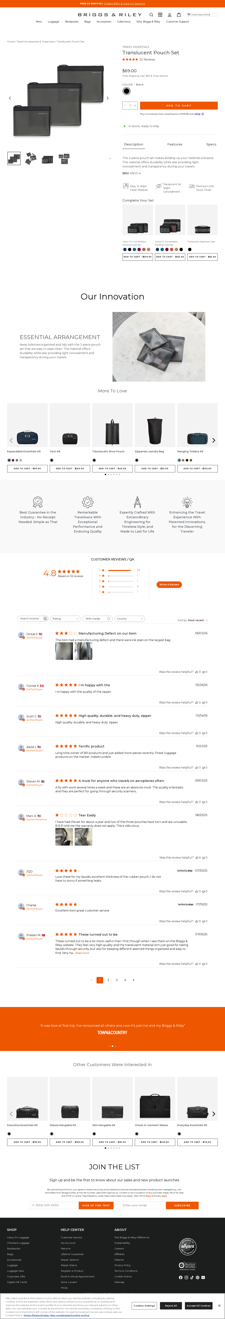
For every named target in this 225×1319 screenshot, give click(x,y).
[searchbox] (30, 618)
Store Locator (69, 1282)
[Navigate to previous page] (91, 980)
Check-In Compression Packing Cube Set (166, 243)
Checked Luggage (18, 1242)
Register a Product (72, 1270)
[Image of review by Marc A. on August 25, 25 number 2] (83, 837)
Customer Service (71, 1237)
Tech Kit (55, 451)
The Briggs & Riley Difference (131, 1237)
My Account (68, 1242)
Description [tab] (133, 144)
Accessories (104, 21)
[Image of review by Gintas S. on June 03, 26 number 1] (64, 651)
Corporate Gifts (16, 1276)
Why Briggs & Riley (148, 21)
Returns (65, 1248)
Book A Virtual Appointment (77, 1276)
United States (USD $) (200, 15)
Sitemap (119, 1282)
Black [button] (126, 91)
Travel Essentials (135, 47)
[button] (151, 14)
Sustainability (122, 1242)
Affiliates (119, 1254)
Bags (87, 21)
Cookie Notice (123, 1276)
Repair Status (69, 1265)
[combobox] (65, 619)
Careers (119, 1248)
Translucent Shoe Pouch (108, 451)
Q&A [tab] (130, 559)
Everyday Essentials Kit (192, 1125)
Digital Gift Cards (17, 1282)
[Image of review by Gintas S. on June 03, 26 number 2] (83, 651)
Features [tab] (174, 144)
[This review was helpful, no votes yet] (196, 672)
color (133, 84)
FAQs (64, 1287)
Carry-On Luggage (18, 1237)
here (148, 1195)
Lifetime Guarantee (72, 1254)
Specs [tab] (211, 144)
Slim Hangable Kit (103, 1125)
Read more (82, 953)
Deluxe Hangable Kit (63, 1125)
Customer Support (177, 21)
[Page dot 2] (112, 1046)
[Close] (219, 1306)
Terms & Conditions (125, 1270)
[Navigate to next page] (133, 980)
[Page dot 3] (115, 1046)
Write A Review (169, 584)
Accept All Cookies (198, 1305)
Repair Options (70, 1259)
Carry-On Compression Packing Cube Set (134, 243)
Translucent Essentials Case (201, 241)
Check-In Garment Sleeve (151, 1125)
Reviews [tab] (108, 559)
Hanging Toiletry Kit (190, 451)
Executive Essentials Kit (22, 1125)
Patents (119, 1259)
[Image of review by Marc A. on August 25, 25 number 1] (64, 837)
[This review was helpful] (197, 857)
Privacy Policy (122, 1265)
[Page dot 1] (109, 1046)
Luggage (53, 21)
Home (11, 41)
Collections (123, 21)
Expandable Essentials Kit (24, 451)
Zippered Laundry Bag (149, 451)
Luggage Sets (15, 1270)
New (39, 21)
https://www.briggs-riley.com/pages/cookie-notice (56, 1315)
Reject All (171, 1305)
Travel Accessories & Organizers (36, 41)
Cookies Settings (144, 1305)
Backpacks (71, 21)
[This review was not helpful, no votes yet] (203, 672)
